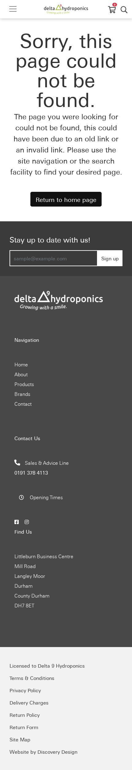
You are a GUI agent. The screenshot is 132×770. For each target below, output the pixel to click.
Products (24, 384)
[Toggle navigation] (13, 9)
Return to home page (66, 199)
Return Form (24, 727)
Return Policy (25, 714)
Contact (23, 403)
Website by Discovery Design (43, 751)
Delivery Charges (29, 702)
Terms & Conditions (32, 677)
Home (21, 364)
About (21, 374)
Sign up (110, 258)
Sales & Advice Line (41, 467)
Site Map (20, 739)
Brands (22, 393)
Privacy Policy (25, 690)
